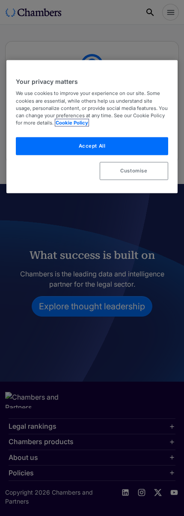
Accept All (92, 145)
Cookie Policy (72, 122)
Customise (133, 170)
